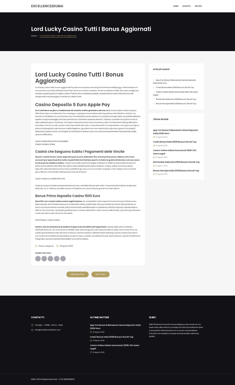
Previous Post (77, 274)
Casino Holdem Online (45, 144)
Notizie (198, 6)
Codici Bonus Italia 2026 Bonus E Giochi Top (175, 87)
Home (175, 6)
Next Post (100, 274)
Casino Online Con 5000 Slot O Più (50, 178)
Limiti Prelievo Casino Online (47, 220)
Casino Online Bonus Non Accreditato (51, 141)
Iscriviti (187, 6)
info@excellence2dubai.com (48, 329)
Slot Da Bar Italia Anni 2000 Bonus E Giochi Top (176, 99)
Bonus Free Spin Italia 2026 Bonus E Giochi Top (176, 103)
